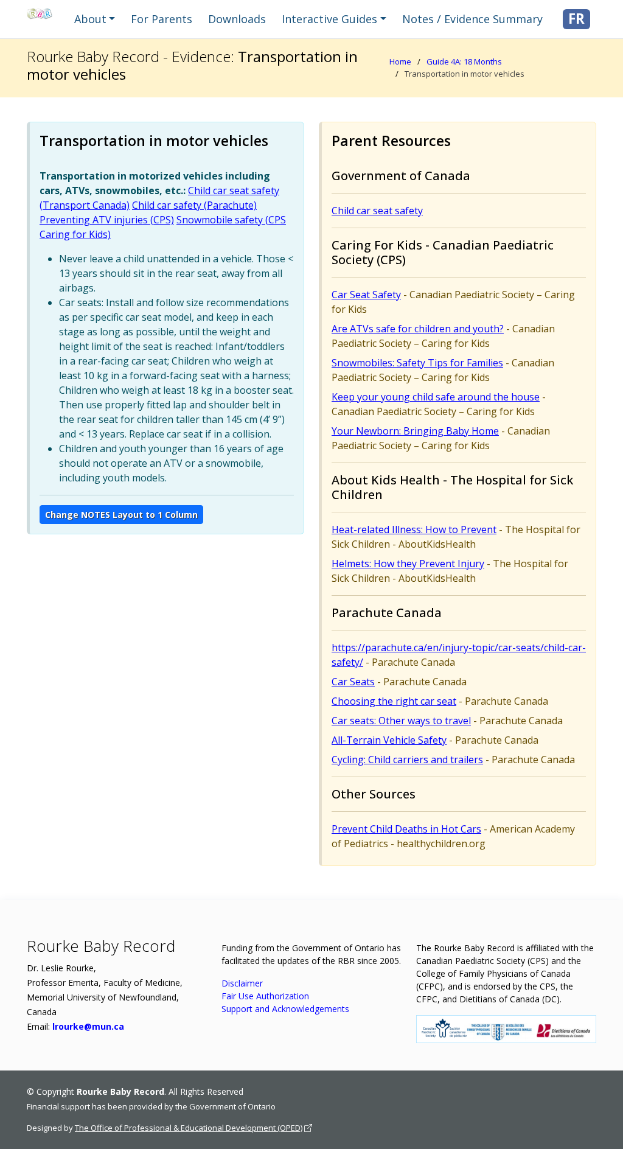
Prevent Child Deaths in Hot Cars (406, 829)
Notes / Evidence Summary (472, 19)
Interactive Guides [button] (329, 19)
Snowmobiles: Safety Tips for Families (417, 362)
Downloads (237, 19)
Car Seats (353, 681)
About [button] (90, 19)
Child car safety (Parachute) (194, 205)
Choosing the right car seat (394, 701)
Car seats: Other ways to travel (401, 720)
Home (400, 61)
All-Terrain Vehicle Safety (389, 740)
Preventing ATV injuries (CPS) (107, 219)
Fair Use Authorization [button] (265, 996)
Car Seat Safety (366, 294)
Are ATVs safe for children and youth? (418, 328)
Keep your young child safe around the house (436, 396)
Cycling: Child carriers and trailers (407, 759)
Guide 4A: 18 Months (464, 61)
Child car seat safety (377, 210)
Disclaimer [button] (242, 983)
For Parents (161, 19)
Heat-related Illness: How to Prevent (414, 529)
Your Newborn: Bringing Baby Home (415, 431)
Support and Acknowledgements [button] (285, 1009)
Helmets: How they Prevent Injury (408, 563)
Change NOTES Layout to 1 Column (121, 514)
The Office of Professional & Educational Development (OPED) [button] (188, 1127)
